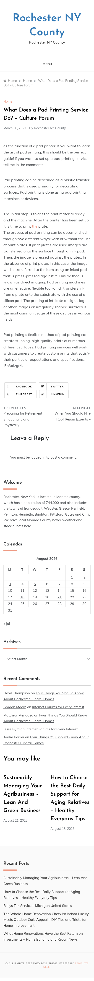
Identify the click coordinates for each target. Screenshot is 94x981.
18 (22, 597)
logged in (38, 457)
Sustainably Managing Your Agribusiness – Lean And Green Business (22, 794)
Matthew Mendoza (18, 715)
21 (59, 597)
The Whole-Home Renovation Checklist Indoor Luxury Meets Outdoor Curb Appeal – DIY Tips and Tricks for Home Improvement (46, 920)
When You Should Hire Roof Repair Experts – (73, 416)
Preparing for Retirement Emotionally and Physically (22, 419)
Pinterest (24, 394)
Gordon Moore (14, 707)
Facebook (24, 386)
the (34, 226)
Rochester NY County (50, 128)
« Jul (6, 623)
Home (7, 101)
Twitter (57, 386)
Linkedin (57, 394)
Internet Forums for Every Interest (58, 707)
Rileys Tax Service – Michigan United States (37, 905)
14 (59, 590)
